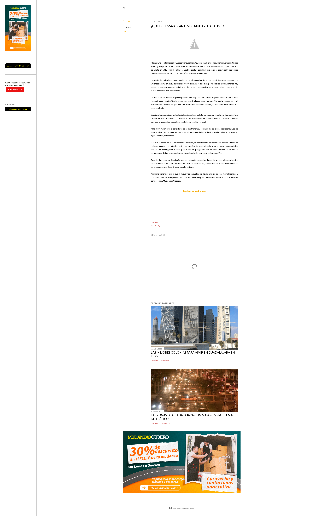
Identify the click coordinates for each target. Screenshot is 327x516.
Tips (124, 31)
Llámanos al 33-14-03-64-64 (18, 66)
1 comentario (164, 361)
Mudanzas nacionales (194, 191)
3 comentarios (165, 423)
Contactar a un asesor (18, 109)
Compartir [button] (127, 21)
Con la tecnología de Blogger (183, 508)
